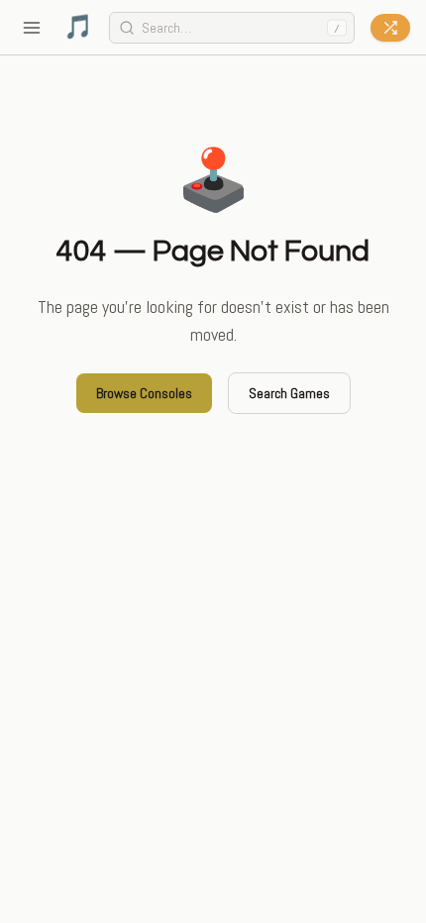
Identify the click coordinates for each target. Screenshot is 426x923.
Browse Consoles (144, 393)
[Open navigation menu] (32, 28)
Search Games (289, 393)
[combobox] (232, 28)
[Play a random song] (390, 28)
